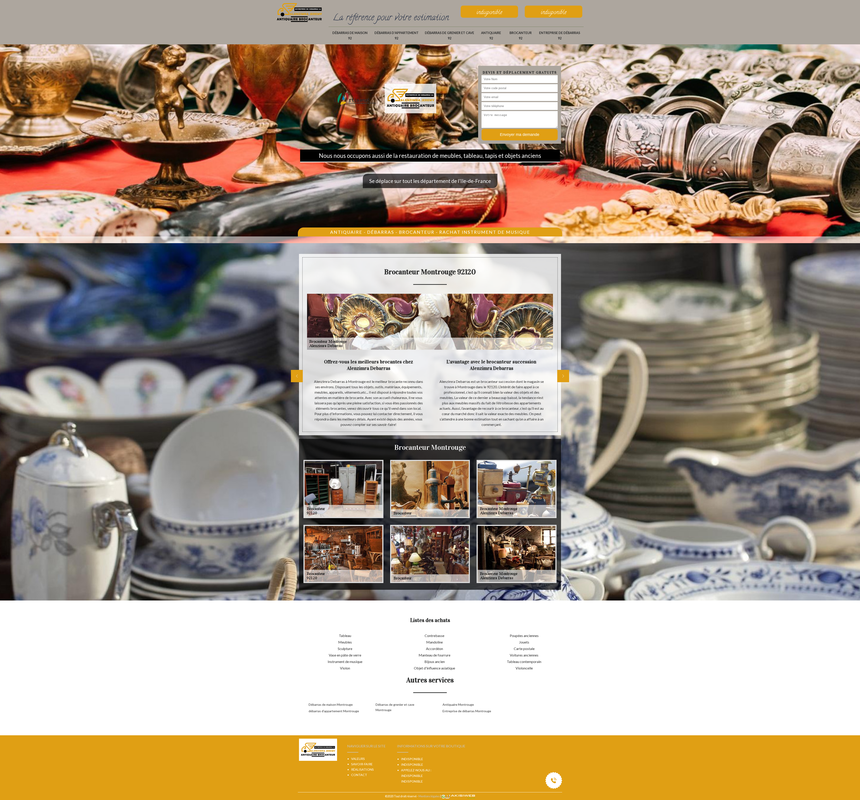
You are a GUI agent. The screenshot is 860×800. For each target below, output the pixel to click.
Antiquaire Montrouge (458, 704)
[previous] (297, 376)
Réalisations (362, 769)
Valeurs (358, 759)
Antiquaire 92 (491, 35)
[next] (563, 376)
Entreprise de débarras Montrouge (467, 711)
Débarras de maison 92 (350, 35)
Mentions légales (429, 796)
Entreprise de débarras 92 (559, 35)
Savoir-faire (362, 764)
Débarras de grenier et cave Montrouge (395, 707)
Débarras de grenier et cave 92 (449, 35)
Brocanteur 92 (521, 35)
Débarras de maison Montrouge (331, 704)
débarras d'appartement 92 (396, 35)
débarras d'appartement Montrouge (334, 711)
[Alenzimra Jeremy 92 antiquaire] (299, 12)
